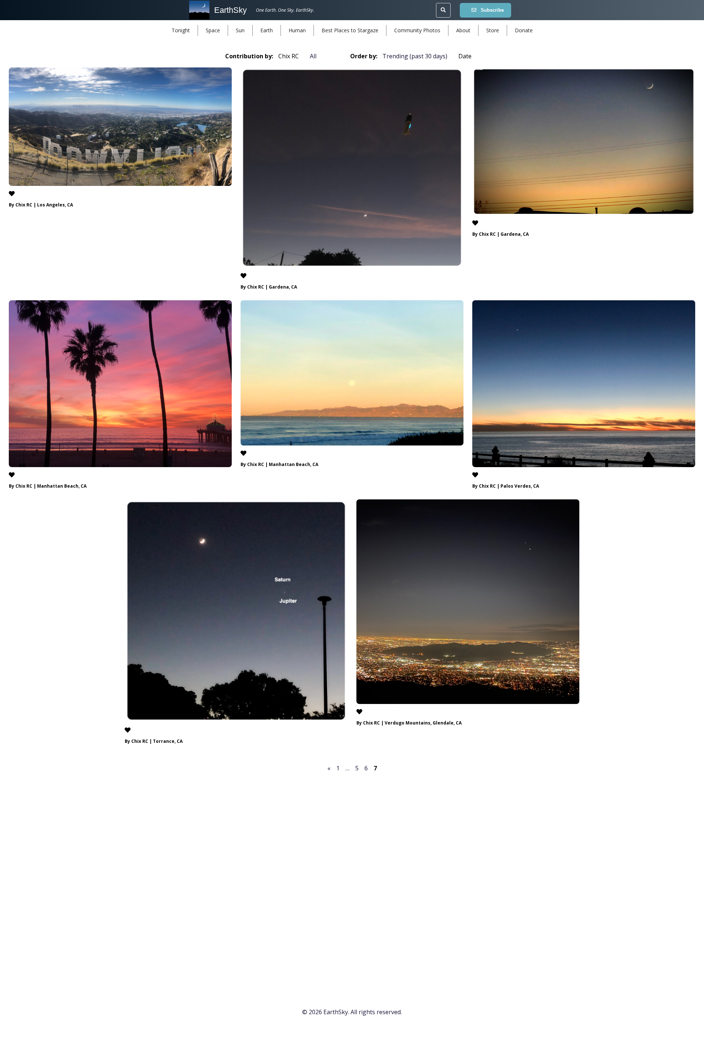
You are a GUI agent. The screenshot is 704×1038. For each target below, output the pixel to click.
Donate (524, 30)
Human (297, 30)
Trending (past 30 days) (414, 56)
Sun (240, 30)
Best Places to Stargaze (350, 30)
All (313, 56)
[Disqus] (352, 875)
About (463, 30)
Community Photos (417, 30)
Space (213, 30)
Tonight (181, 30)
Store (492, 30)
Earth (266, 30)
